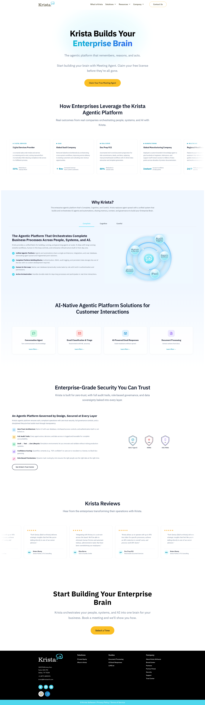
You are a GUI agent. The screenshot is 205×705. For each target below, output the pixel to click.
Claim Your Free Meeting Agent (102, 83)
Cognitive (103, 223)
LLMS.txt (111, 666)
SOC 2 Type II (132, 448)
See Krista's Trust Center (25, 467)
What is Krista (96, 4)
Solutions (109, 4)
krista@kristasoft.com (45, 679)
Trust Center (150, 678)
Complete (86, 223)
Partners (149, 666)
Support (148, 675)
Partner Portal (151, 669)
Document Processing (115, 659)
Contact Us (158, 4)
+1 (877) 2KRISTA (44, 676)
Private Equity (82, 659)
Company (137, 4)
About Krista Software (153, 659)
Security (149, 672)
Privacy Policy (103, 702)
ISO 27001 (165, 448)
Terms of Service (118, 702)
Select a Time (102, 630)
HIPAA (149, 448)
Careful (119, 223)
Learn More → (34, 349)
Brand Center (150, 662)
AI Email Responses (115, 662)
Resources (123, 4)
